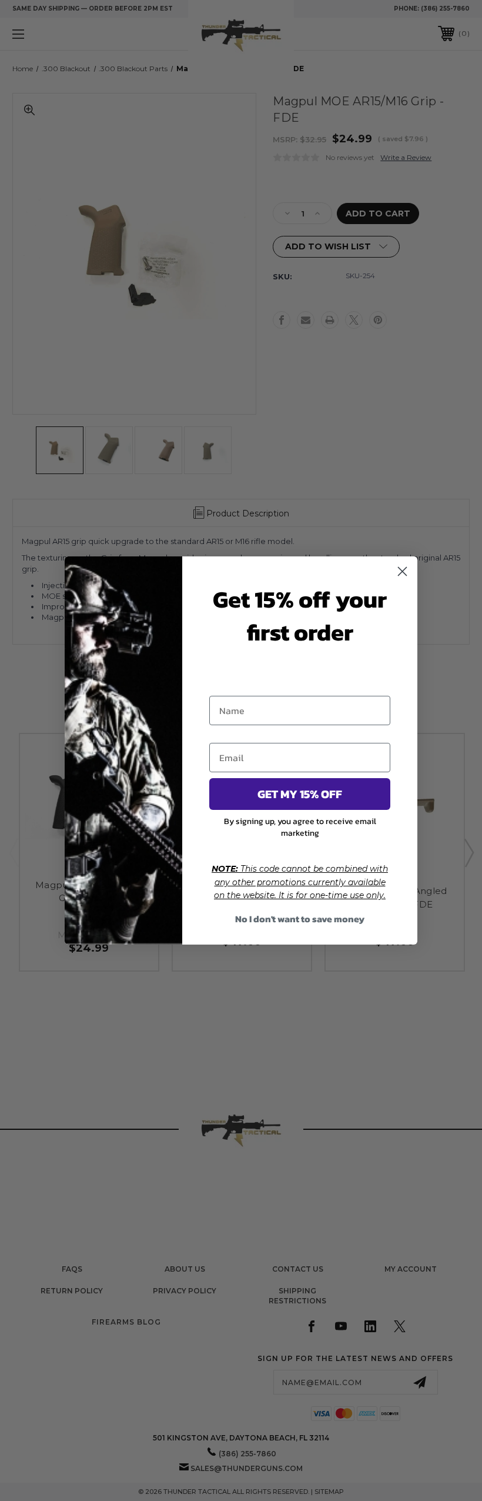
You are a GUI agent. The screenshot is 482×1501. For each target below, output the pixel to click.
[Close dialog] (402, 571)
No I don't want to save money (299, 919)
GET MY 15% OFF (299, 794)
